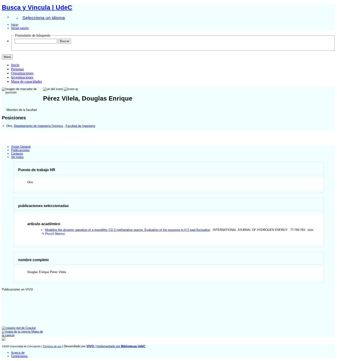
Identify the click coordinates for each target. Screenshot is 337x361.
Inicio (14, 24)
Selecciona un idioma (43, 17)
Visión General (20, 146)
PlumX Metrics (55, 234)
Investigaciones (22, 77)
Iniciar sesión (20, 28)
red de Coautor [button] (25, 328)
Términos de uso (52, 346)
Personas (17, 69)
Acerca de (18, 352)
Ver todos (17, 157)
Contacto (17, 153)
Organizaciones (22, 73)
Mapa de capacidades (26, 81)
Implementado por (120, 346)
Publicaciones (20, 150)
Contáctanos (19, 356)
